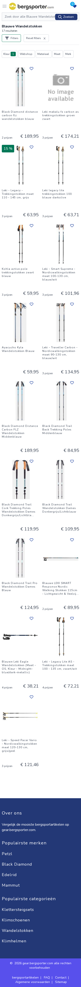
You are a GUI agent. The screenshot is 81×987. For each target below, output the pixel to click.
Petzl (8, 853)
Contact (60, 977)
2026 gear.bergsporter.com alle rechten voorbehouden (42, 965)
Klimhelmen (14, 941)
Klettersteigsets (18, 909)
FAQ (47, 977)
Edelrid (10, 874)
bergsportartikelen (25, 977)
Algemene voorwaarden (32, 982)
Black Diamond (18, 864)
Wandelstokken (18, 930)
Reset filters (33, 38)
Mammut (11, 885)
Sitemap (61, 982)
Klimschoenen (16, 920)
